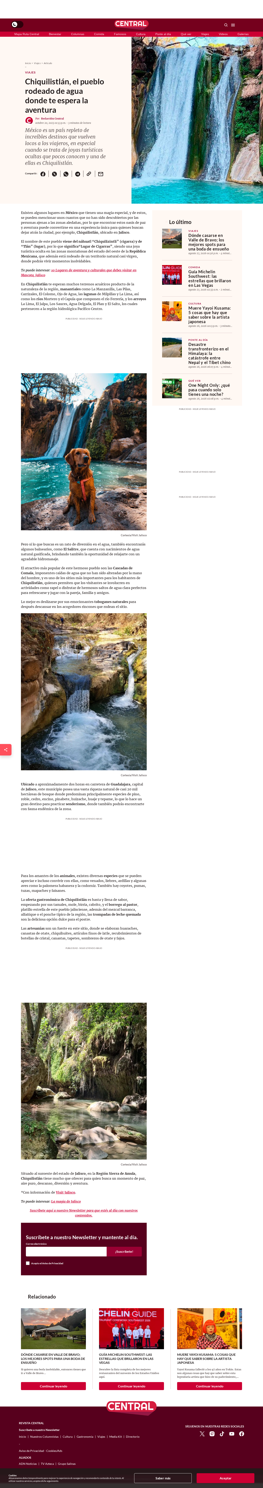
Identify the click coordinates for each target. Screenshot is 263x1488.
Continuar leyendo (53, 1386)
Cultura (140, 34)
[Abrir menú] (233, 25)
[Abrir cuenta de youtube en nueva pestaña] (231, 1433)
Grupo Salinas (67, 1463)
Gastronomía (85, 1436)
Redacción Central (52, 118)
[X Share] (54, 174)
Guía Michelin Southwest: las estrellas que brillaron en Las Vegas (209, 278)
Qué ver (186, 34)
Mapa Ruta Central (26, 34)
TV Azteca (47, 1463)
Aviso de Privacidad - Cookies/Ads (40, 1450)
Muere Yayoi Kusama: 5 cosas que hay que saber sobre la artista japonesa (209, 314)
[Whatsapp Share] (66, 174)
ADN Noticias (28, 1463)
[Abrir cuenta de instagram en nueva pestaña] (212, 1433)
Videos (223, 34)
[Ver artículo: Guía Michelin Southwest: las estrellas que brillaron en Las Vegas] (172, 275)
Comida (99, 34)
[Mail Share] (100, 174)
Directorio (133, 1436)
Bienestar (55, 34)
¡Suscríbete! (124, 1251)
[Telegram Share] (77, 174)
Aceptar (226, 1478)
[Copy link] (89, 174)
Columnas (77, 34)
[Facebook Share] (42, 174)
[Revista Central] (131, 25)
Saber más (163, 1478)
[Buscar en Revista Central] (226, 25)
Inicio (28, 63)
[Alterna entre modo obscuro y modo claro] (17, 24)
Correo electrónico (36, 1244)
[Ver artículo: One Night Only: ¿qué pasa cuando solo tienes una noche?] (172, 388)
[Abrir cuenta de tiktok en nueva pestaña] (221, 1433)
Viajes (205, 34)
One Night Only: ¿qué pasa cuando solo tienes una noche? (209, 390)
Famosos (120, 34)
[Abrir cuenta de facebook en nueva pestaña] (241, 1433)
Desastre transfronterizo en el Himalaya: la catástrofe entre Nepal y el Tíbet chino (209, 353)
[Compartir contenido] (6, 749)
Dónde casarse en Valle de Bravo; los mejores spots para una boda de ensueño (208, 242)
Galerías (243, 34)
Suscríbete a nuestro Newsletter (39, 1429)
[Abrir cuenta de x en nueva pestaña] (202, 1433)
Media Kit (115, 1436)
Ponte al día (163, 34)
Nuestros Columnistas (44, 1436)
